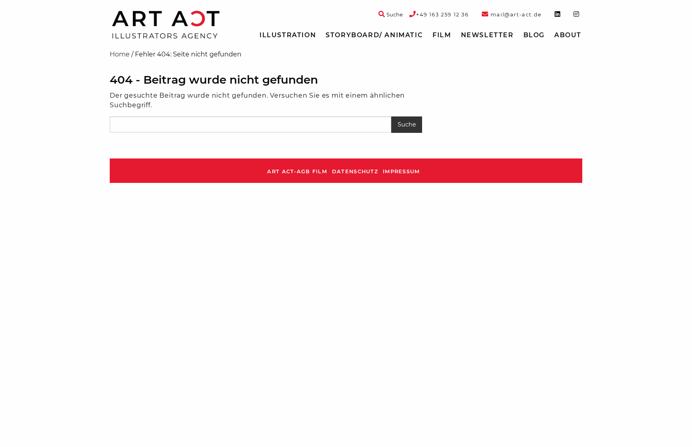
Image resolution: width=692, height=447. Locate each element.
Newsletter (487, 35)
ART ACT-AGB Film (297, 171)
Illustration (288, 35)
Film (441, 35)
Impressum (401, 171)
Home (120, 54)
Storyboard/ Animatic (374, 35)
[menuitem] (288, 35)
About (567, 35)
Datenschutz (355, 171)
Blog (534, 35)
